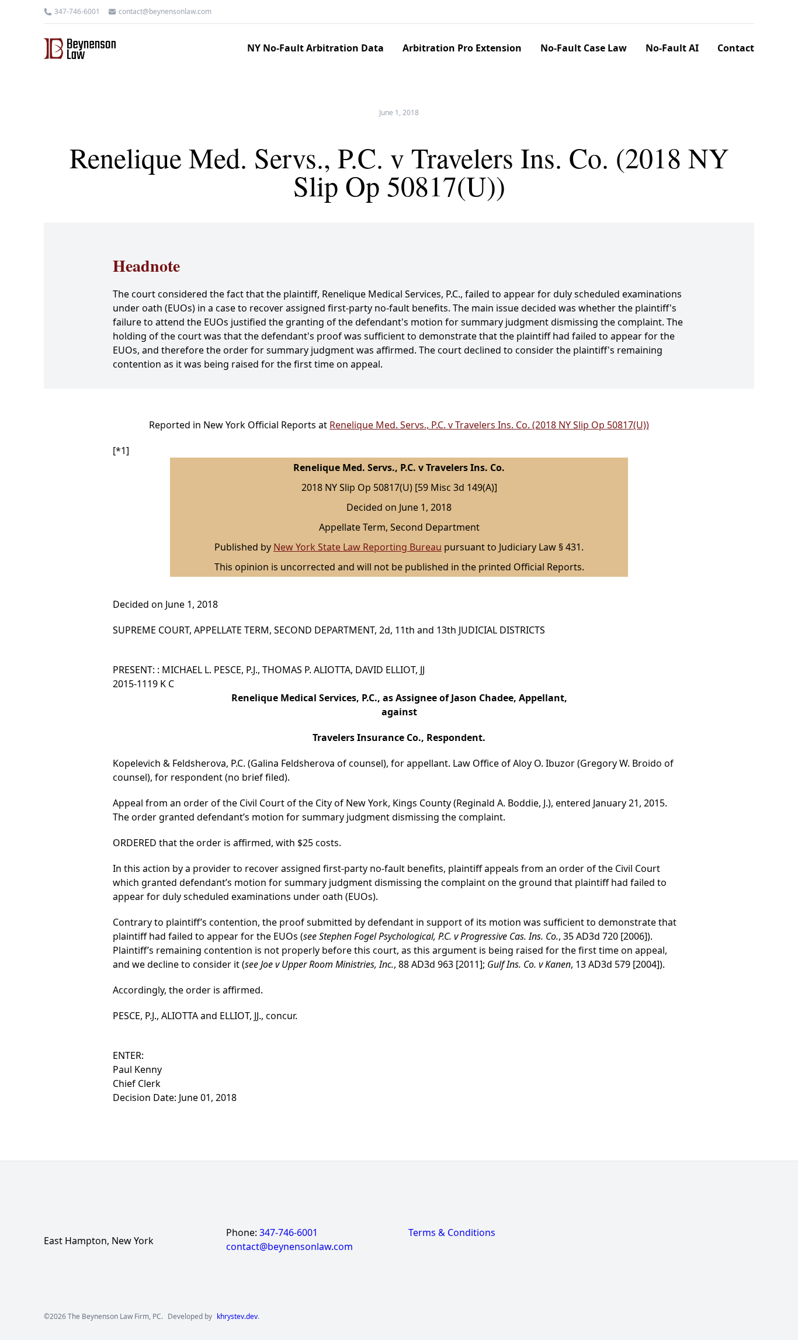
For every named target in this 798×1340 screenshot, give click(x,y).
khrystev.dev (237, 1316)
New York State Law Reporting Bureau (357, 547)
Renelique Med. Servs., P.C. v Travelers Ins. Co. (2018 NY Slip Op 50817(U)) (489, 424)
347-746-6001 (77, 11)
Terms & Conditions (451, 1232)
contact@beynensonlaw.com (165, 11)
